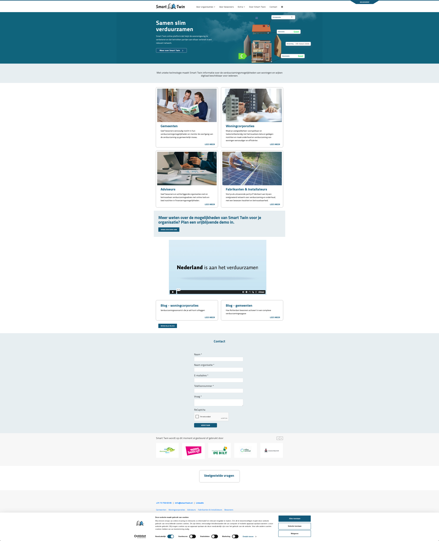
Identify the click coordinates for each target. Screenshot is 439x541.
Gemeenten (161, 509)
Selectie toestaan (294, 526)
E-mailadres (201, 375)
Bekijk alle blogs (168, 326)
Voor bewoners (226, 6)
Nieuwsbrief (364, 2)
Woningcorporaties (177, 509)
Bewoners (228, 509)
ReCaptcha (199, 409)
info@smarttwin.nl (184, 502)
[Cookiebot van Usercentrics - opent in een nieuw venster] (140, 536)
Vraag (198, 396)
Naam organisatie (204, 365)
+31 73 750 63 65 (164, 502)
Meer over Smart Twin (170, 50)
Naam (198, 354)
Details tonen (248, 536)
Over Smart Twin (257, 6)
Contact (273, 6)
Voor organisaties (205, 6)
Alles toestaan (294, 518)
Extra (241, 6)
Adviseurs (191, 509)
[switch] (192, 536)
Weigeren (294, 533)
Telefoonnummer (204, 386)
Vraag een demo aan (169, 229)
